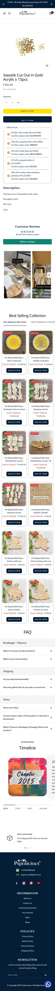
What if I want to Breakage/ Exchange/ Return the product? (25, 728)
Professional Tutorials (27, 908)
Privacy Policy (27, 936)
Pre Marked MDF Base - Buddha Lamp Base (40, 359)
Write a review (27, 241)
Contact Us (27, 903)
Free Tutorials (27, 913)
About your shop (10, 708)
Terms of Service (27, 946)
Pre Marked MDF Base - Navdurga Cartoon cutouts (14, 407)
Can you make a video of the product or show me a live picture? (26, 717)
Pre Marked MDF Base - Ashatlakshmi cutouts (14, 459)
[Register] (45, 975)
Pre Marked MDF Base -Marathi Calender (40, 511)
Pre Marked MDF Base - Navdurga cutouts (40, 407)
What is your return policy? (15, 659)
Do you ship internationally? (16, 679)
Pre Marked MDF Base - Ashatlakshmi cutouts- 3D (40, 459)
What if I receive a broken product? (19, 651)
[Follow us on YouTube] (39, 883)
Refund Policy (27, 941)
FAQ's (27, 917)
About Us (27, 898)
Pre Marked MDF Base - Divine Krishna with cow (41, 559)
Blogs (27, 922)
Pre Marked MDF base (14, 322)
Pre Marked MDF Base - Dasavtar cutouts (14, 511)
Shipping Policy (27, 951)
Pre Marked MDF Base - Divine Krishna (14, 608)
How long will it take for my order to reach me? (24, 687)
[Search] (9, 13)
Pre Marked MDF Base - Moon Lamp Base (14, 359)
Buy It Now (27, 120)
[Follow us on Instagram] (24, 883)
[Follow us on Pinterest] (31, 883)
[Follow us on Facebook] (16, 883)
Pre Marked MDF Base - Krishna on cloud (40, 608)
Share (5, 210)
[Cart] (50, 13)
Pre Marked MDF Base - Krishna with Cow (14, 559)
